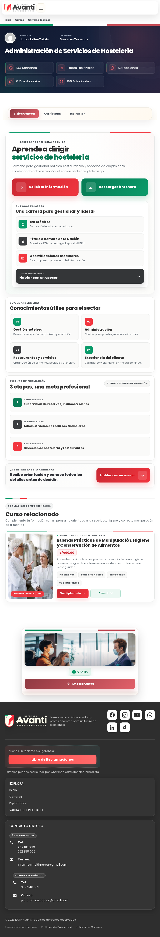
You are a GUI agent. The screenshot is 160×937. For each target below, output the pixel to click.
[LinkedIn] (112, 727)
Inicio (13, 790)
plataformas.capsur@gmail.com (44, 900)
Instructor (25, 36)
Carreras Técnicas (74, 39)
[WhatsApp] (150, 715)
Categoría (65, 36)
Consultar (106, 593)
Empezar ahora (83, 683)
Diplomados (18, 803)
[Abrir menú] (40, 7)
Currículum (52, 113)
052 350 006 (26, 851)
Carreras (15, 797)
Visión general (24, 113)
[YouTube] (137, 715)
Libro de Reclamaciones (52, 759)
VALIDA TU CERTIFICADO (26, 810)
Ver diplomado (72, 593)
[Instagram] (125, 715)
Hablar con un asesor (117, 475)
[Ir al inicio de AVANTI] (19, 8)
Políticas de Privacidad (56, 927)
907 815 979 (26, 847)
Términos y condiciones (21, 927)
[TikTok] (125, 727)
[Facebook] (112, 715)
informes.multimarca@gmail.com (42, 864)
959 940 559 (30, 887)
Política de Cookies (89, 927)
